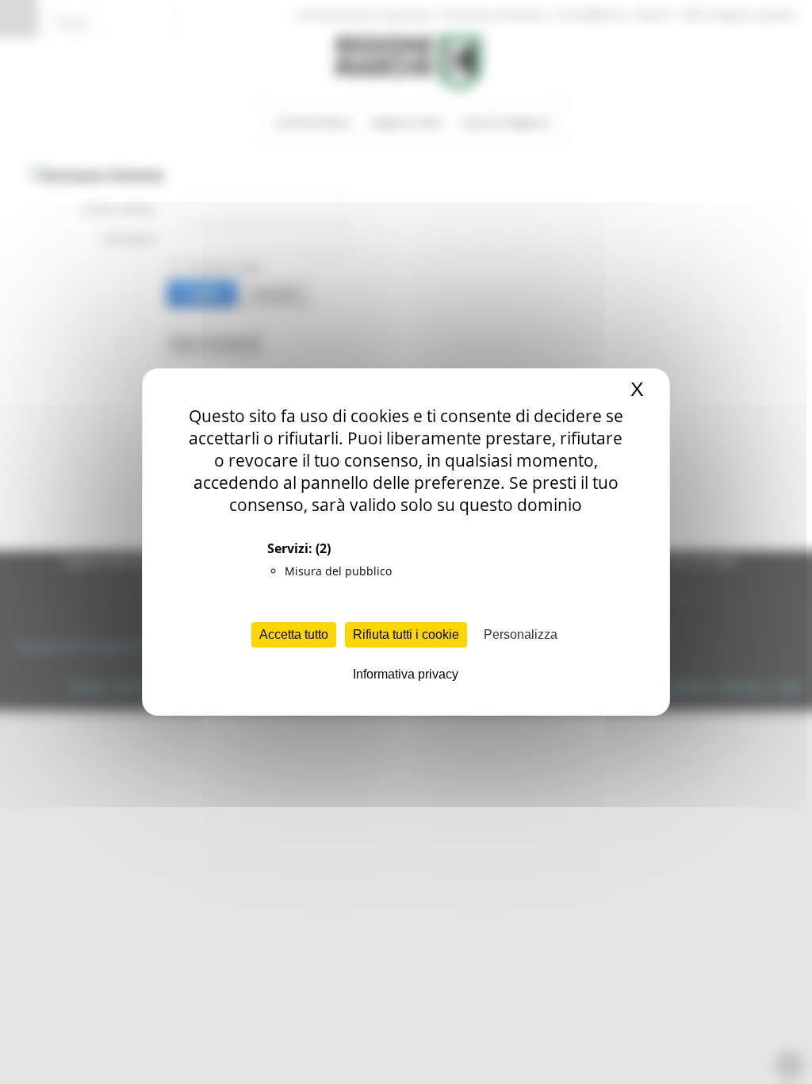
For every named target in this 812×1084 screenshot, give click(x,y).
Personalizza (520, 634)
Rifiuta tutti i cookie (406, 634)
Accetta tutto (293, 634)
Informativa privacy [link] (405, 674)
